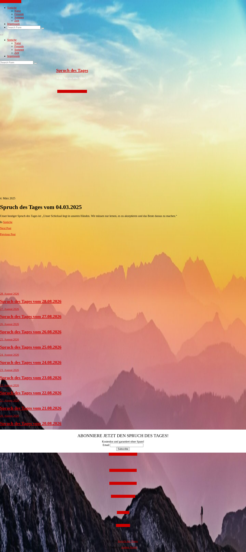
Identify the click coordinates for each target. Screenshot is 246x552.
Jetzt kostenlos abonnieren (72, 91)
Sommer (19, 17)
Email (106, 444)
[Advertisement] (108, 118)
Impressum (13, 23)
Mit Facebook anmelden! (123, 454)
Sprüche (12, 7)
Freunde (19, 14)
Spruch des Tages (72, 70)
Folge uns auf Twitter (123, 496)
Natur (17, 10)
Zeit (16, 20)
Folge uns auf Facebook (123, 483)
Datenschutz (123, 525)
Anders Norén (129, 547)
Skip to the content (10, 1)
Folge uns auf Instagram (123, 470)
